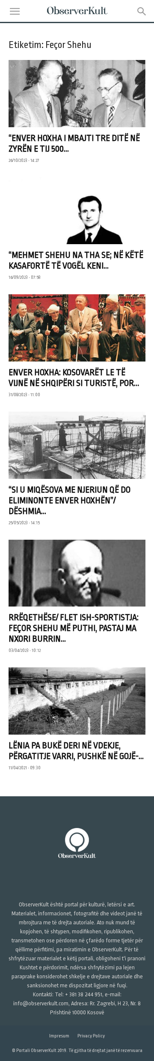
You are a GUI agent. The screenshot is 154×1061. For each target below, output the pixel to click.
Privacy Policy (91, 1036)
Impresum (59, 1036)
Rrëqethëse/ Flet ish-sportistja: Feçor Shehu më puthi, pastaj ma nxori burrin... (74, 628)
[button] (14, 11)
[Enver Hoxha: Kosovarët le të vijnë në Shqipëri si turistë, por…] (77, 328)
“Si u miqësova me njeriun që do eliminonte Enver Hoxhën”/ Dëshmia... (69, 500)
